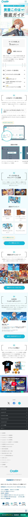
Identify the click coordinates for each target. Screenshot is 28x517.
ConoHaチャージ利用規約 (7, 437)
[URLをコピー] (19, 403)
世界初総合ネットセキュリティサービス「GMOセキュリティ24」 (13, 486)
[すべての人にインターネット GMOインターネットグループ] (12, 511)
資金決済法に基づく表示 (7, 453)
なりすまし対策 (21, 496)
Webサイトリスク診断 (14, 489)
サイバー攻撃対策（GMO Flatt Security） (9, 496)
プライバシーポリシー (6, 460)
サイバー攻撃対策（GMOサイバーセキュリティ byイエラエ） (12, 495)
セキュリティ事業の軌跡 (5, 498)
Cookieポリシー (5, 462)
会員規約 (4, 433)
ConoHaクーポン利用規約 (7, 439)
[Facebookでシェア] (14, 403)
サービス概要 (4, 466)
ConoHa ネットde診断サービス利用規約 (10, 442)
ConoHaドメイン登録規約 (7, 435)
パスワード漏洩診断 (5, 489)
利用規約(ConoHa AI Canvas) (8, 444)
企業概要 (4, 464)
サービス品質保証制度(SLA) (7, 455)
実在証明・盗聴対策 (5, 493)
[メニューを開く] (26, 1)
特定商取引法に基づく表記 (7, 451)
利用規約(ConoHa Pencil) (7, 446)
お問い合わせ (4, 457)
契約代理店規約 (5, 448)
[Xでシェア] (8, 403)
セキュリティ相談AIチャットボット (7, 491)
